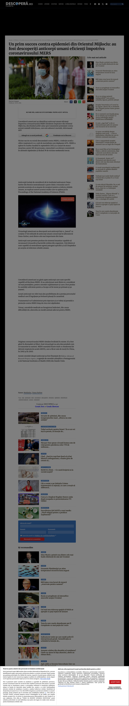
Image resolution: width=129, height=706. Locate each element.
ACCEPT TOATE (115, 682)
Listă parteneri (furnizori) (66, 686)
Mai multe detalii (45, 678)
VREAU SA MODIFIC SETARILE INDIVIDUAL (115, 687)
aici (45, 692)
